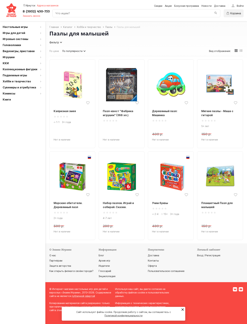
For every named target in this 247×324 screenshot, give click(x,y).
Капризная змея (65, 111)
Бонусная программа (186, 5)
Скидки (158, 5)
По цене (54, 51)
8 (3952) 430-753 (36, 11)
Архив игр (104, 260)
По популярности (72, 51)
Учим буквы (160, 203)
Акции (168, 5)
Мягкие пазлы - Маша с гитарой (217, 113)
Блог (101, 255)
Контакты (153, 260)
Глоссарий (105, 271)
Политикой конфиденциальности (123, 315)
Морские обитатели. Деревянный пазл (68, 205)
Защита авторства (60, 265)
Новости (206, 5)
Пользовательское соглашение (166, 271)
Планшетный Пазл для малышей (217, 205)
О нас (52, 255)
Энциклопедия (107, 276)
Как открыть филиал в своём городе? (71, 271)
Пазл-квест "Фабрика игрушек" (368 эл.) (118, 113)
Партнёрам (55, 260)
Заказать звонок (31, 15)
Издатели (104, 265)
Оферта (152, 265)
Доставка (219, 5)
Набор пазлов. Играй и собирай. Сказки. (118, 205)
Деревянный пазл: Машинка (164, 113)
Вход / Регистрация (208, 255)
